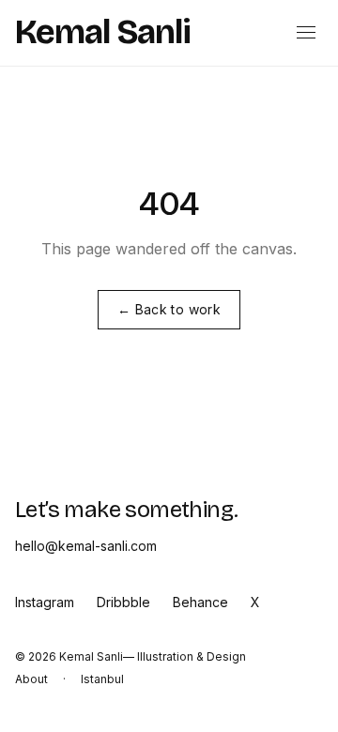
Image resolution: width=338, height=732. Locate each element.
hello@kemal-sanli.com (86, 546)
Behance (200, 602)
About (31, 679)
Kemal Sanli (103, 33)
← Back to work (169, 309)
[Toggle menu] (306, 33)
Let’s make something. (126, 509)
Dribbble (123, 602)
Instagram (44, 602)
